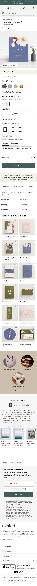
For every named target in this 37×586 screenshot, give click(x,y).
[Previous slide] (1, 49)
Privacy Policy (17, 577)
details (6, 186)
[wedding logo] (10, 8)
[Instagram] (22, 571)
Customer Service (9, 551)
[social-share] (3, 27)
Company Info (7, 546)
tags (31, 186)
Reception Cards (15, 462)
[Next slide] (35, 49)
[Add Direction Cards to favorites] (33, 242)
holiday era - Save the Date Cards (31, 443)
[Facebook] (15, 571)
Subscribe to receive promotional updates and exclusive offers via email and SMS (17, 474)
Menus (22, 281)
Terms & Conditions (7, 577)
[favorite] (8, 27)
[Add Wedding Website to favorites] (33, 328)
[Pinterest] (17, 571)
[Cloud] (9, 86)
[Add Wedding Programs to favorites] (16, 307)
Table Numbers (7, 302)
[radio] (3, 103)
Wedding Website (25, 344)
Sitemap (25, 577)
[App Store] (9, 566)
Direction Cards (25, 258)
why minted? (18, 186)
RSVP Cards (24, 237)
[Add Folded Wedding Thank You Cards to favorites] (16, 242)
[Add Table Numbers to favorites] (16, 286)
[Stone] (15, 86)
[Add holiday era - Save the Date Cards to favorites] (35, 430)
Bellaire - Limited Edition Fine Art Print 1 (5, 443)
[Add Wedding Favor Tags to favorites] (33, 307)
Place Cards (23, 302)
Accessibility (31, 577)
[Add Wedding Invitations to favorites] (16, 220)
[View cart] (33, 8)
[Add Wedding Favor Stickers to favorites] (16, 328)
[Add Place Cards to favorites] (33, 286)
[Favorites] (28, 8)
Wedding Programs (8, 323)
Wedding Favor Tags (26, 323)
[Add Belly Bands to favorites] (16, 264)
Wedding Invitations (8, 237)
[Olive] (4, 86)
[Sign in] (24, 8)
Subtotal (5, 157)
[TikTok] (19, 571)
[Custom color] (21, 86)
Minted (4, 462)
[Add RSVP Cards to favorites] (33, 220)
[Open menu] (3, 8)
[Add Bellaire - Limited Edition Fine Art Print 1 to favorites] (9, 430)
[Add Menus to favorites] (33, 264)
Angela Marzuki (8, 24)
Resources (6, 561)
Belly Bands (6, 281)
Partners (5, 556)
